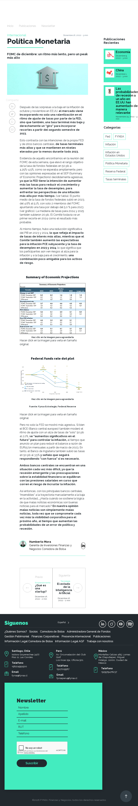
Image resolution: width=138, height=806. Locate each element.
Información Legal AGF (69, 641)
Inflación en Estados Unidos (115, 154)
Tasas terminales (115, 179)
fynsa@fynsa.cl (19, 675)
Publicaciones (27, 26)
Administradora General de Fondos (89, 631)
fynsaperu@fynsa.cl (67, 678)
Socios (33, 631)
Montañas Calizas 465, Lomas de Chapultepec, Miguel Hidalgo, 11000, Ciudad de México (114, 658)
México (102, 651)
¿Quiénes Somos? (16, 631)
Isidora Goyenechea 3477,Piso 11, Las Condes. (26, 656)
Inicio (10, 26)
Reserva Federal (115, 171)
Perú (59, 651)
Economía (123, 52)
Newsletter (48, 26)
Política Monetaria (116, 163)
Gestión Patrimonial (17, 636)
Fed (107, 136)
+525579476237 (109, 672)
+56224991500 (19, 666)
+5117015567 (63, 669)
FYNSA (119, 136)
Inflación (110, 144)
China (120, 70)
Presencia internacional (76, 636)
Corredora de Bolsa (52, 631)
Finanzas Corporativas (45, 636)
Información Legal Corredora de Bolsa (29, 641)
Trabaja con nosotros (100, 641)
